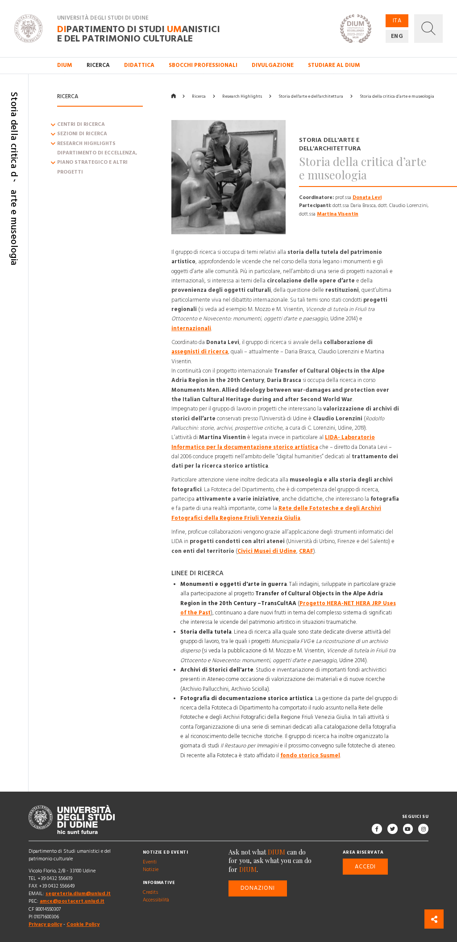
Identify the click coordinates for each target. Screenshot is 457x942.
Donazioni (258, 888)
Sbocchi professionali (203, 65)
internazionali (191, 328)
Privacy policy (45, 924)
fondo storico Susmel (310, 755)
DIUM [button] (64, 65)
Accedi (365, 867)
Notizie (150, 869)
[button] (428, 28)
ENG (397, 36)
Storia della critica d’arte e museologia (397, 96)
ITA (397, 21)
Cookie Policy (83, 924)
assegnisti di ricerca (199, 352)
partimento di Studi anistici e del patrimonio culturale (138, 33)
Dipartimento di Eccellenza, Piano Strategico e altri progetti (97, 162)
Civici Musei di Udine (266, 551)
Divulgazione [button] (273, 65)
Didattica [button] (139, 65)
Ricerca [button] (98, 65)
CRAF (306, 551)
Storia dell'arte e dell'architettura (310, 96)
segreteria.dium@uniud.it (78, 894)
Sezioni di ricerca (82, 134)
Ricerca (199, 96)
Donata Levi (367, 197)
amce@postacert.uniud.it (72, 901)
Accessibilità (156, 900)
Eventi (150, 862)
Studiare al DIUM (334, 65)
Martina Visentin (337, 214)
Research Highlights (86, 143)
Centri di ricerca (81, 124)
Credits (150, 892)
